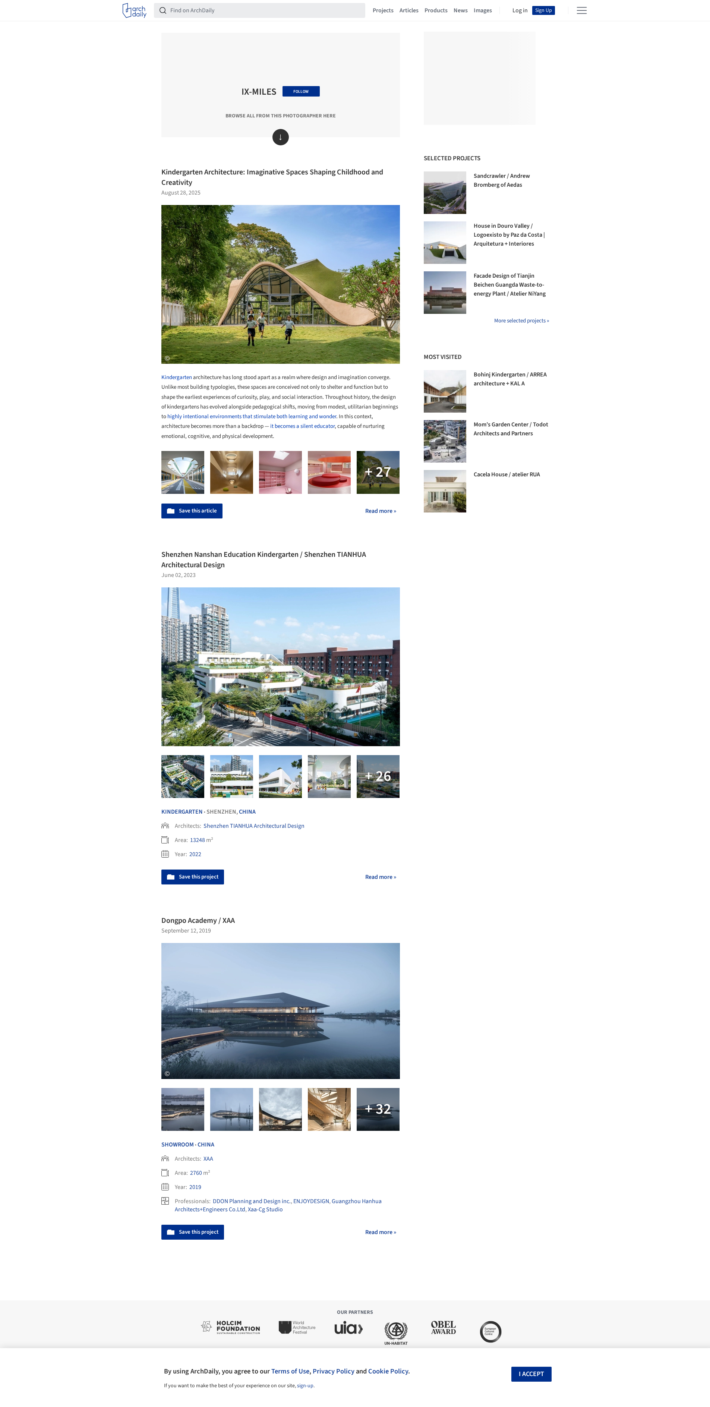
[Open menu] (582, 10)
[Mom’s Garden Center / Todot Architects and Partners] (445, 441)
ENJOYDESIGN (311, 1201)
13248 (197, 840)
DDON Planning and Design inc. (252, 1201)
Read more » (380, 511)
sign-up (305, 1385)
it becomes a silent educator (302, 426)
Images (483, 10)
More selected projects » (521, 321)
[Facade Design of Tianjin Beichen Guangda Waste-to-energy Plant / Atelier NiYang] (445, 292)
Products (436, 10)
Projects (383, 10)
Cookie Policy (388, 1371)
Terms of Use (290, 1371)
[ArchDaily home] (134, 10)
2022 (195, 854)
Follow (301, 91)
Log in (520, 10)
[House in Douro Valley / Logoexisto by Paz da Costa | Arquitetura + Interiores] (445, 242)
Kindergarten (176, 377)
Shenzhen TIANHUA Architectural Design (253, 826)
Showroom (177, 1145)
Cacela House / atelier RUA (507, 474)
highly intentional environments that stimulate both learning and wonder (251, 416)
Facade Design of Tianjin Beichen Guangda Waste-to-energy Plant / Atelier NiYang (510, 285)
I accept (531, 1374)
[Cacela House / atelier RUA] (445, 491)
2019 (195, 1187)
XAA (208, 1159)
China (247, 812)
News (461, 10)
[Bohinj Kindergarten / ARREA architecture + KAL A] (445, 391)
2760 (196, 1173)
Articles (409, 10)
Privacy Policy (333, 1371)
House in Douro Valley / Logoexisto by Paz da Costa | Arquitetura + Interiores (509, 235)
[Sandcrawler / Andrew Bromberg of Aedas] (445, 192)
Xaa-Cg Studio (265, 1209)
